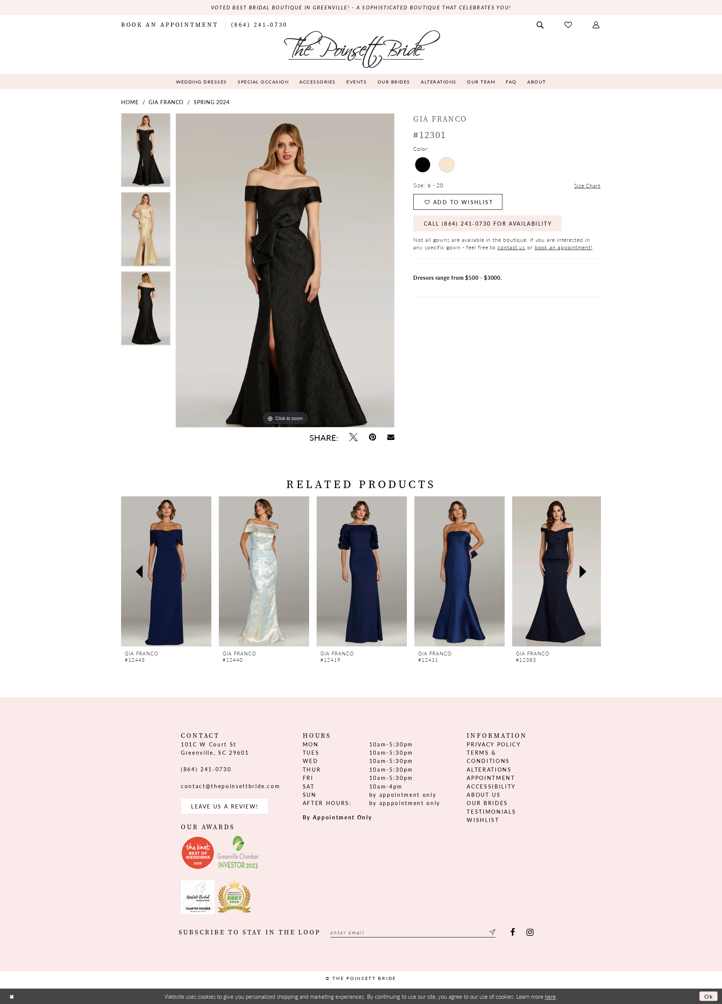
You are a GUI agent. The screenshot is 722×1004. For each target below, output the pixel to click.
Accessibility (491, 786)
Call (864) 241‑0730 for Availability (488, 223)
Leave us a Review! (224, 806)
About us (484, 794)
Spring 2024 (212, 102)
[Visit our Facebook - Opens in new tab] (513, 932)
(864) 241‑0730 (206, 769)
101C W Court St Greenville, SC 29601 (215, 748)
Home (130, 102)
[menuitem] (169, 24)
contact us (511, 247)
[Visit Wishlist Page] (569, 24)
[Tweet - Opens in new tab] (353, 437)
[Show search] (541, 24)
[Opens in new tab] (198, 853)
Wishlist (483, 820)
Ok (709, 996)
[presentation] (166, 571)
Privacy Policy (494, 744)
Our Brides (487, 803)
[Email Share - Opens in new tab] (391, 437)
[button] (597, 24)
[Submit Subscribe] (491, 932)
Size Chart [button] (587, 185)
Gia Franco (166, 102)
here (550, 996)
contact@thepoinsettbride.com (230, 786)
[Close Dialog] (12, 996)
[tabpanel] (145, 153)
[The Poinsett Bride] (361, 48)
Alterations (489, 769)
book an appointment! (564, 247)
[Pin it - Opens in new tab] (372, 437)
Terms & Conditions (488, 756)
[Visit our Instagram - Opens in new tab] (530, 932)
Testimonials (491, 811)
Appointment (491, 777)
